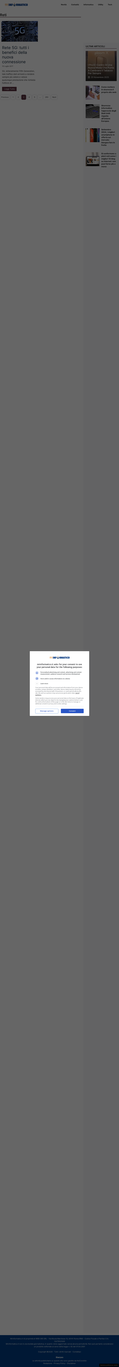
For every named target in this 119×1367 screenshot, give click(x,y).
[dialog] (59, 683)
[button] (59, 683)
